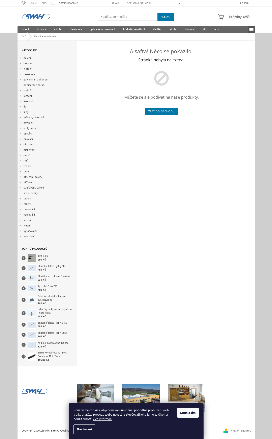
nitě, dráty (30, 128)
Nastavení (84, 429)
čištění (28, 69)
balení (27, 58)
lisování (28, 101)
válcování (29, 215)
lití (25, 107)
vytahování (30, 231)
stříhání (28, 182)
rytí (26, 161)
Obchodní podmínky (139, 3)
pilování (28, 139)
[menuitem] (25, 29)
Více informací (102, 419)
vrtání (27, 226)
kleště (27, 91)
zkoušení (29, 237)
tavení (27, 199)
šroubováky (31, 193)
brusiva (28, 64)
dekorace (29, 74)
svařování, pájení (34, 188)
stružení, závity (33, 177)
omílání (28, 134)
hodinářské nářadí (34, 85)
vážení (27, 220)
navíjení (28, 123)
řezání (27, 166)
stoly (27, 172)
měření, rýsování (34, 118)
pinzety (28, 145)
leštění (28, 96)
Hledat (166, 17)
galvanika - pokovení (36, 80)
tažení (27, 204)
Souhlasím (188, 413)
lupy (26, 112)
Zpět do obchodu (161, 111)
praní (27, 155)
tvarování (29, 210)
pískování (29, 150)
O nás (115, 3)
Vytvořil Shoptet (241, 431)
